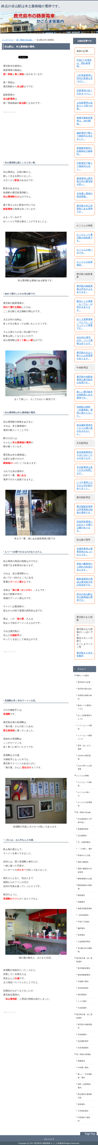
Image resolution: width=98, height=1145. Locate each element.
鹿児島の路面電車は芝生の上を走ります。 (85, 289)
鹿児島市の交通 (84, 682)
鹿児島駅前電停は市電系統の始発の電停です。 (85, 509)
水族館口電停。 (84, 981)
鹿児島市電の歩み (85, 689)
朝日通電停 (82, 995)
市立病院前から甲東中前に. (85, 820)
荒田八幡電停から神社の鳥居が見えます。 (85, 567)
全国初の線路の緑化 (85, 697)
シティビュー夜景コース (85, 737)
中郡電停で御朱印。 (84, 1119)
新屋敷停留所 (83, 829)
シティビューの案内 (85, 727)
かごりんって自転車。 (85, 784)
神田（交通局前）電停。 (85, 1086)
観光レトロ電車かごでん (85, 707)
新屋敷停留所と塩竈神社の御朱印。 (85, 151)
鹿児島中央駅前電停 (85, 1026)
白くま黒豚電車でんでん (85, 717)
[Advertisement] (36, 132)
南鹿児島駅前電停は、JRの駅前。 (85, 121)
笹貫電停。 (82, 935)
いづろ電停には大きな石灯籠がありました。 (85, 485)
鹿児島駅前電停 (84, 968)
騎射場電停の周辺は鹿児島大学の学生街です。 (85, 582)
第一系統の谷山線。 (25, 40)
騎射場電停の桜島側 (85, 887)
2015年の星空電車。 (84, 757)
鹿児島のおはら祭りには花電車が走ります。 (85, 355)
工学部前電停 (83, 1111)
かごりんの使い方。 (84, 794)
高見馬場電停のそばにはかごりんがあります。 (85, 455)
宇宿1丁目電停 (83, 922)
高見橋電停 (82, 1034)
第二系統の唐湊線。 (84, 1054)
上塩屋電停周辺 (84, 941)
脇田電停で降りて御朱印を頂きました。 (85, 136)
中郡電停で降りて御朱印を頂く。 (85, 166)
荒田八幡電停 (83, 862)
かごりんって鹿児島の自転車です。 (85, 237)
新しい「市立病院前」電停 (85, 1076)
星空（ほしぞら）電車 (85, 747)
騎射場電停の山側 (85, 879)
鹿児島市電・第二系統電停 (84, 1016)
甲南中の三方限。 (85, 855)
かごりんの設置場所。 (85, 804)
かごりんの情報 (82, 776)
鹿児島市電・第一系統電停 (84, 960)
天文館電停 (82, 1008)
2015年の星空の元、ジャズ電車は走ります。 (85, 340)
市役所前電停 (83, 988)
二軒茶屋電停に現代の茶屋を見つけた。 (85, 78)
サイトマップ (49, 1139)
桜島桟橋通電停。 (85, 975)
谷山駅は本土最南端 (85, 950)
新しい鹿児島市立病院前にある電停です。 (85, 395)
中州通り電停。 (84, 1067)
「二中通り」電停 (85, 849)
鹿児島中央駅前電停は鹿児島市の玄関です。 (85, 379)
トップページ (7, 40)
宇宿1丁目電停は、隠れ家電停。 (84, 63)
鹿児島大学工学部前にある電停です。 (85, 209)
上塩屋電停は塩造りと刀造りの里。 (85, 105)
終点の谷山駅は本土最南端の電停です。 (31, 6)
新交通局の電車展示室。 (85, 1096)
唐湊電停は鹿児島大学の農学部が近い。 (85, 181)
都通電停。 (82, 1061)
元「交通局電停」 (85, 842)
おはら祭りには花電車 (85, 767)
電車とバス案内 (82, 676)
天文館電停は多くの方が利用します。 (85, 470)
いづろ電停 (82, 1001)
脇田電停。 (82, 928)
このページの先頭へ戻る (87, 1133)
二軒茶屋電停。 (84, 915)
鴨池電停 (81, 895)
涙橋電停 (81, 902)
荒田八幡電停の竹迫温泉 (85, 870)
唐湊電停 (81, 1104)
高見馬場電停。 (84, 1048)
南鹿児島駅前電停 (85, 908)
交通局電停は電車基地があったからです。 (85, 551)
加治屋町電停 (83, 1041)
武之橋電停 (82, 836)
